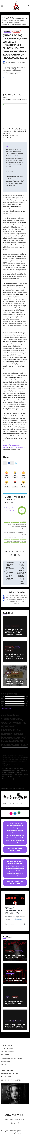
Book (7, 672)
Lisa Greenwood (15, 70)
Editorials (8, 1021)
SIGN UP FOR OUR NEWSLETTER (11, 1080)
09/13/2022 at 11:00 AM (10, 765)
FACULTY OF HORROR (7, 1048)
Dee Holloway (9, 634)
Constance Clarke (7, 69)
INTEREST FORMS (6, 1077)
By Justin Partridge (10, 62)
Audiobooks (7, 31)
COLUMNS (9, 972)
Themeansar (18, 1133)
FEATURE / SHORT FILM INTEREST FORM (15, 882)
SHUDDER (4, 1065)
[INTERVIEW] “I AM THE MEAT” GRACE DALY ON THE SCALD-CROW (15, 957)
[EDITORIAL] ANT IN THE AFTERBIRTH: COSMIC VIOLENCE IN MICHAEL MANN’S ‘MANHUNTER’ (15, 1028)
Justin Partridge (18, 592)
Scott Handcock (7, 74)
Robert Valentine (16, 72)
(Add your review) (6, 708)
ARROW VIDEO (5, 1061)
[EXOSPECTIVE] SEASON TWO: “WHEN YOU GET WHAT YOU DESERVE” (15, 980)
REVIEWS (16, 31)
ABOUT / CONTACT (7, 1070)
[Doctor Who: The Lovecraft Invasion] (9, 510)
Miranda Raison (7, 72)
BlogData (10, 1133)
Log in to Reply (24, 757)
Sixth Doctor (15, 74)
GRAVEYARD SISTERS (7, 1052)
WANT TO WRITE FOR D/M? (9, 1073)
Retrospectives (10, 975)
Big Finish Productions (10, 67)
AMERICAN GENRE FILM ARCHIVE (11, 1058)
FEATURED (9, 647)
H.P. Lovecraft (6, 70)
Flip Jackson (16, 69)
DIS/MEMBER (15, 1114)
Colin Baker (20, 67)
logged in (11, 788)
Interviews (18, 951)
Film (7, 626)
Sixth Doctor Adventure (16, 447)
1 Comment (7, 65)
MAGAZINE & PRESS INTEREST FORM (15, 849)
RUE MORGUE (5, 1055)
